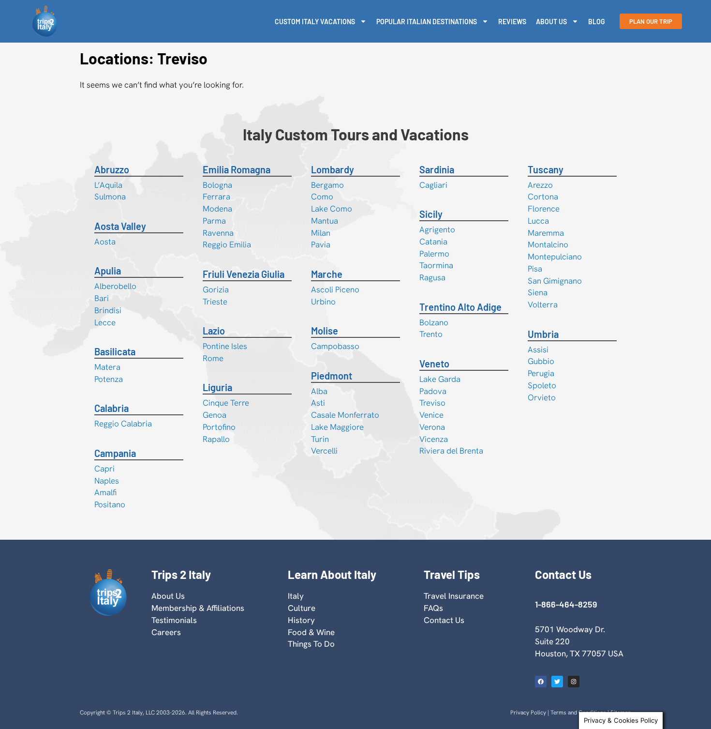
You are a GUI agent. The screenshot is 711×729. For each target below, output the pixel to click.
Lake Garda (439, 379)
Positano (109, 504)
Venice (431, 415)
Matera (107, 367)
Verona (432, 427)
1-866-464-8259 (566, 604)
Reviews (512, 21)
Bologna (217, 185)
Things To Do (311, 643)
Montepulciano (555, 256)
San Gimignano (555, 280)
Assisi (538, 349)
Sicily (431, 214)
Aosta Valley (120, 226)
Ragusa (432, 277)
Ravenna (218, 233)
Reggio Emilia (227, 244)
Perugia (541, 373)
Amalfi (105, 492)
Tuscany (545, 169)
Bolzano (433, 322)
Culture (301, 608)
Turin (320, 439)
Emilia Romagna (236, 169)
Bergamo (327, 185)
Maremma (546, 233)
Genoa (214, 415)
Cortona (543, 196)
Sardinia (436, 169)
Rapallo (216, 439)
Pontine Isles (225, 346)
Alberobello (115, 286)
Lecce (105, 322)
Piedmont (331, 375)
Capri (104, 468)
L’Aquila (108, 185)
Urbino (323, 301)
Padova (432, 391)
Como (322, 196)
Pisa (535, 268)
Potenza (108, 379)
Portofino (219, 427)
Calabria (111, 408)
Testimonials (174, 620)
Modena (217, 208)
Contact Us (444, 620)
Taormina (436, 265)
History (301, 620)
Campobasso (335, 346)
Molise (324, 330)
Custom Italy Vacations (315, 21)
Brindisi (107, 310)
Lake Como (331, 208)
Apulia (107, 270)
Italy (296, 596)
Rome (213, 358)
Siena (538, 292)
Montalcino (548, 244)
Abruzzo (111, 169)
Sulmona (110, 196)
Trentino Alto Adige (460, 307)
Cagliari (433, 185)
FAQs (433, 608)
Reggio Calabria (123, 423)
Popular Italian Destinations (426, 21)
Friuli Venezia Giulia (243, 274)
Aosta (105, 241)
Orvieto (542, 397)
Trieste (215, 301)
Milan (320, 233)
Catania (433, 241)
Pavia (320, 244)
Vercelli (324, 450)
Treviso (432, 402)
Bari (101, 298)
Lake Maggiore (337, 427)
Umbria (543, 334)
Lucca (538, 220)
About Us (551, 21)
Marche (326, 274)
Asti (318, 402)
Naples (106, 480)
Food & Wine (311, 632)
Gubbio (541, 361)
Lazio (214, 330)
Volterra (543, 304)
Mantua (324, 220)
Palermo (434, 253)
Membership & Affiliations (197, 608)
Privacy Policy (528, 712)
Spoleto (542, 385)
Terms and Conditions (578, 712)
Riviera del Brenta (451, 450)
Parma (214, 220)
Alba (319, 391)
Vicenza (433, 439)
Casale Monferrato (345, 415)
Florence (544, 208)
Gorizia (216, 289)
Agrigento (437, 229)
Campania (115, 453)
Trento (431, 334)
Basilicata (114, 351)
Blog (596, 21)
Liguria (217, 387)
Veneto (434, 363)
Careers (166, 632)
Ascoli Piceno (335, 289)
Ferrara (216, 196)
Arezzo (540, 185)
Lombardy (332, 169)
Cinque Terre (226, 402)
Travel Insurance (454, 596)
